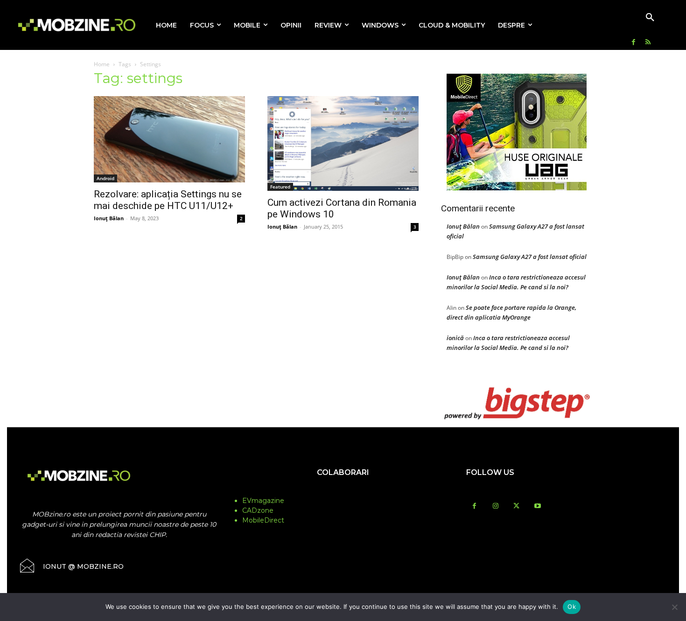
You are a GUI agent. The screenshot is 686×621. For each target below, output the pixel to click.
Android (105, 178)
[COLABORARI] (343, 491)
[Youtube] (537, 506)
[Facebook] (633, 43)
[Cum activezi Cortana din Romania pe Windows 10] (343, 143)
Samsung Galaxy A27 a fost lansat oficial (530, 256)
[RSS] (648, 43)
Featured (280, 186)
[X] (516, 506)
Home (102, 64)
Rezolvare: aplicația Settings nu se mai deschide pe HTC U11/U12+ (168, 199)
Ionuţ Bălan (109, 218)
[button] (650, 17)
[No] (674, 607)
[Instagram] (495, 506)
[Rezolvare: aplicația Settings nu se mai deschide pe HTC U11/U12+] (169, 139)
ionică (455, 338)
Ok (571, 606)
